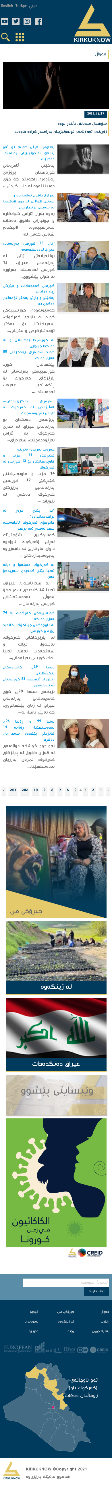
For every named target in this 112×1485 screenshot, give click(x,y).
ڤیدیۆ (34, 1312)
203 (13, 791)
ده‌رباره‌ (33, 1331)
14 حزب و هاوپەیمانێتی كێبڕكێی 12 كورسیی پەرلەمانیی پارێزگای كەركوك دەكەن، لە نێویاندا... (29, 488)
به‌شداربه (97, 1291)
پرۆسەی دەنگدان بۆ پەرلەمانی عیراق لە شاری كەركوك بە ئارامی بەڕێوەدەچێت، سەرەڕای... (29, 430)
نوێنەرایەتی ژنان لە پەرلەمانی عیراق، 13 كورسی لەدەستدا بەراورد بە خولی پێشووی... (29, 266)
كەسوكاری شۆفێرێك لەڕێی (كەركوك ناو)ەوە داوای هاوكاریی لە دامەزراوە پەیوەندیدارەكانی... (29, 545)
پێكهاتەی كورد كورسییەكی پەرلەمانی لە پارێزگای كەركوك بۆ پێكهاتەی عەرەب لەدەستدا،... (29, 378)
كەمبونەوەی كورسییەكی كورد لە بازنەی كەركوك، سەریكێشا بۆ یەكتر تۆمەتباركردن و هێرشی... (29, 320)
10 (36, 791)
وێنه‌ (70, 1331)
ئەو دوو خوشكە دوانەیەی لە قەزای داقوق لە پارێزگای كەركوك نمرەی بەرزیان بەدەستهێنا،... (29, 756)
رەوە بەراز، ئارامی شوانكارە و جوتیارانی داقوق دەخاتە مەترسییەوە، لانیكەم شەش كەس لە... (29, 224)
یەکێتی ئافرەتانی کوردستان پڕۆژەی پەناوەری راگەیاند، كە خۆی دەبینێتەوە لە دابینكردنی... (29, 176)
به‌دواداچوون (100, 1331)
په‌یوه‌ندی (31, 1321)
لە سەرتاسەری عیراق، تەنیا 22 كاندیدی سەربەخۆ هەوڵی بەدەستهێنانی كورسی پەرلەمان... (29, 593)
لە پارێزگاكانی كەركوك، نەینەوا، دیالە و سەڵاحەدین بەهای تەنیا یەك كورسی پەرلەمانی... (29, 648)
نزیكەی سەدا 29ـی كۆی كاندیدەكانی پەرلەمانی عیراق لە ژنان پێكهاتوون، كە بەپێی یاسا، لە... (29, 702)
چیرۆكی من (65, 1312)
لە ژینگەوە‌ (66, 1321)
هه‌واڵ (105, 1312)
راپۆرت (105, 1321)
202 (25, 791)
